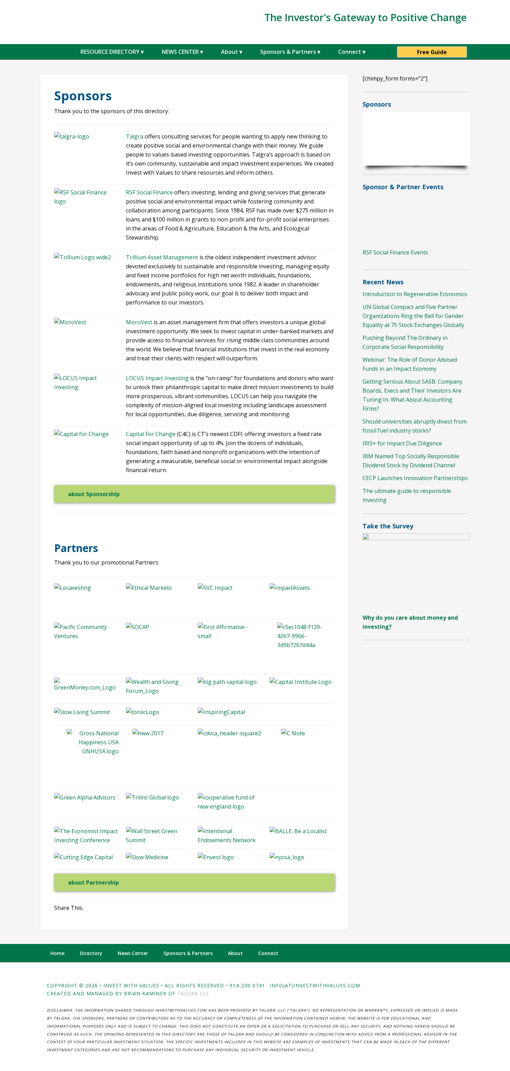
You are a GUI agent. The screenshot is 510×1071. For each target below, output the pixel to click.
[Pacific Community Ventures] (86, 631)
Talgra (134, 136)
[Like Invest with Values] (442, 953)
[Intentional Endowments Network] (230, 840)
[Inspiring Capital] (230, 712)
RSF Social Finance (150, 192)
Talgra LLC (193, 993)
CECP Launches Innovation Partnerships (415, 478)
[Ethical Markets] (149, 588)
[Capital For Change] (81, 434)
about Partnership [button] (93, 882)
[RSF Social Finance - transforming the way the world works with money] (86, 201)
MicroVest (139, 322)
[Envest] (230, 857)
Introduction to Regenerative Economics (415, 294)
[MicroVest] (70, 322)
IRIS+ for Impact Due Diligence (402, 443)
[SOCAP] (158, 626)
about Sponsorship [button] (94, 494)
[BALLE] (298, 831)
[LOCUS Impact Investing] (86, 390)
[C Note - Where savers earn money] (302, 749)
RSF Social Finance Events (395, 252)
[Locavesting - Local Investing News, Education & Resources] (86, 587)
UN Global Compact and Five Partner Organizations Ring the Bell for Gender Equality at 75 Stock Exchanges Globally (413, 316)
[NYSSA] (302, 857)
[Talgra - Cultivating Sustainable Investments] (71, 136)
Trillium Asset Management (162, 257)
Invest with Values (85, 21)
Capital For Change (151, 434)
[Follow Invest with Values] (458, 953)
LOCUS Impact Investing (157, 378)
